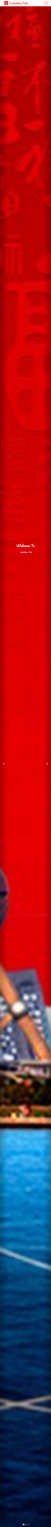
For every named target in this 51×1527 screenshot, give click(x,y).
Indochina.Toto (18, 3)
